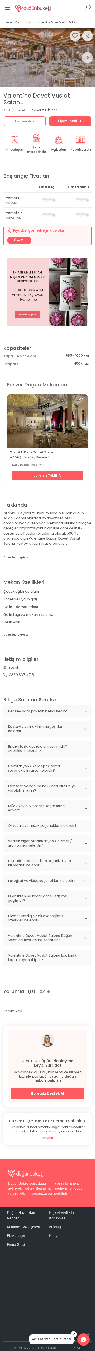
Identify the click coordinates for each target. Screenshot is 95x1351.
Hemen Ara (24, 121)
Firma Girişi (16, 1244)
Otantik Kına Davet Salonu (33, 452)
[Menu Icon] (7, 9)
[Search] (87, 9)
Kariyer (55, 1236)
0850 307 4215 (21, 674)
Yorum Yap (12, 1011)
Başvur (47, 1138)
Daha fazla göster (16, 557)
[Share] (87, 36)
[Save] (75, 36)
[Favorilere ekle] (82, 400)
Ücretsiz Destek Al (47, 1093)
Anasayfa (12, 22)
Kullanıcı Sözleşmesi (23, 1227)
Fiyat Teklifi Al (70, 121)
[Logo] (33, 8)
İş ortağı (55, 1227)
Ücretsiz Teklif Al (47, 475)
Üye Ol (19, 240)
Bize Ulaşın (16, 1236)
